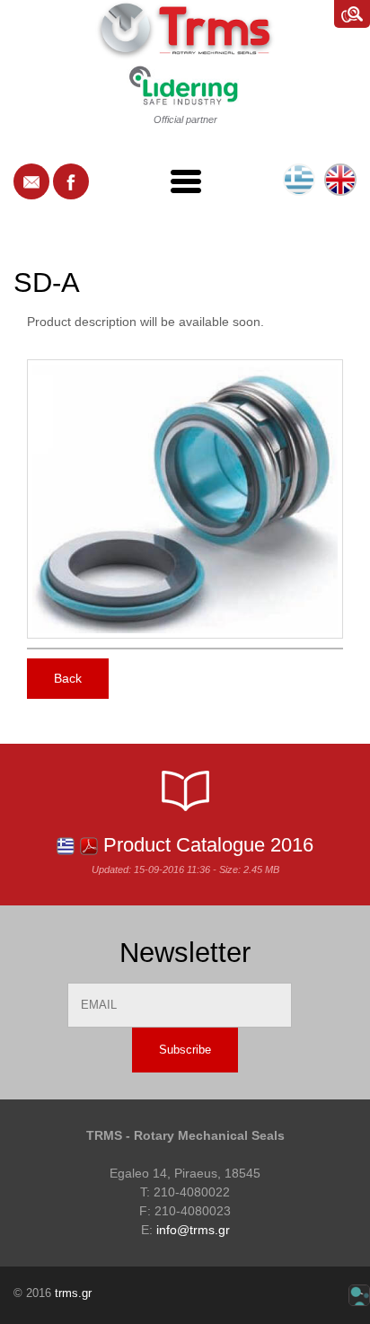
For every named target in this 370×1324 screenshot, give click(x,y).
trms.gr (73, 1293)
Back (68, 678)
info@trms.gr (193, 1229)
